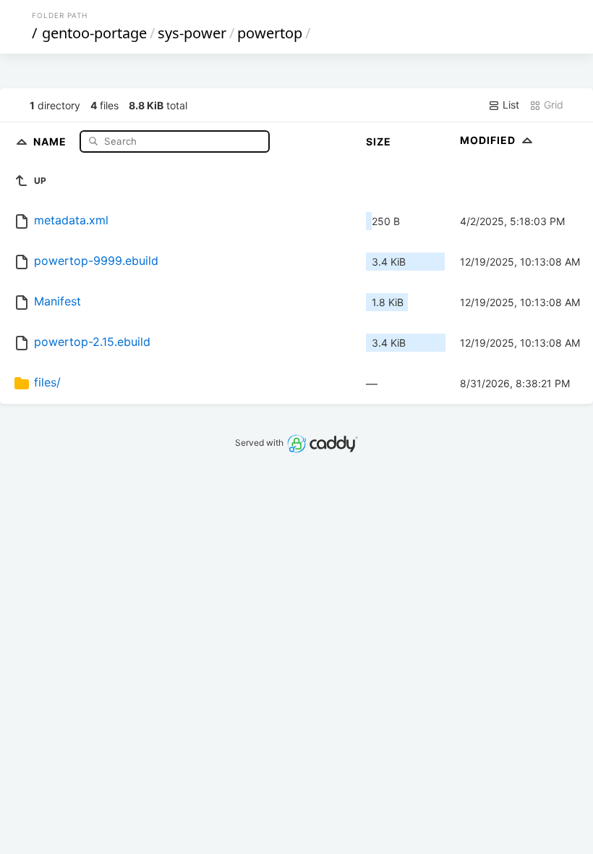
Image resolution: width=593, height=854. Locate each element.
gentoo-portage (94, 33)
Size (378, 141)
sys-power (192, 33)
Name (51, 141)
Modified (489, 140)
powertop (269, 33)
